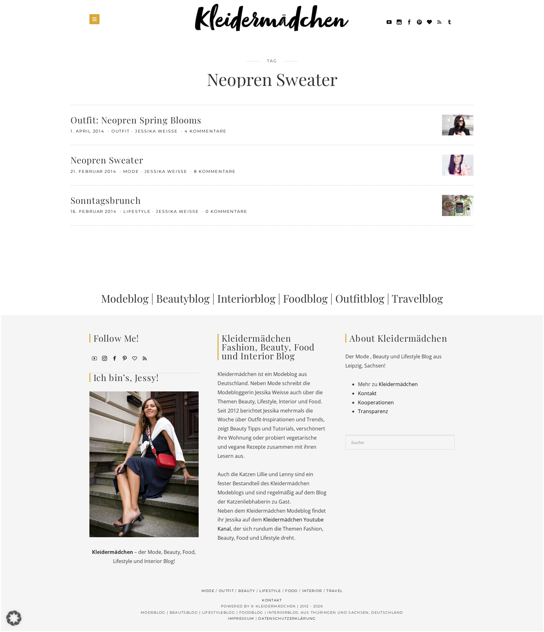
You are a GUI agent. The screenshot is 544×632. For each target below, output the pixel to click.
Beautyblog (183, 298)
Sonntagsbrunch (106, 200)
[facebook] (409, 21)
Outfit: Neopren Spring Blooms (136, 120)
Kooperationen (376, 402)
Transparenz (373, 411)
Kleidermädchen (398, 384)
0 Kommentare (226, 211)
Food (291, 591)
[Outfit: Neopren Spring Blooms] (457, 124)
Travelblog (417, 298)
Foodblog (305, 298)
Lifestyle (137, 211)
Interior (312, 591)
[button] (14, 618)
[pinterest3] (125, 357)
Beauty (246, 591)
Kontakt (367, 393)
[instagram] (104, 357)
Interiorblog (246, 298)
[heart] (429, 21)
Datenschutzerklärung (287, 618)
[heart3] (135, 357)
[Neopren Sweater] (457, 164)
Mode (131, 171)
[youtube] (389, 21)
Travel (334, 591)
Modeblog (125, 298)
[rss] (439, 21)
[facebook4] (115, 357)
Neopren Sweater (107, 160)
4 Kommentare (205, 131)
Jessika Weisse (157, 131)
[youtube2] (94, 357)
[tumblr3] (450, 21)
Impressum (241, 618)
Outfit (120, 131)
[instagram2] (399, 21)
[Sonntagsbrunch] (457, 205)
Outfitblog (359, 298)
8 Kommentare (214, 171)
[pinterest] (419, 21)
